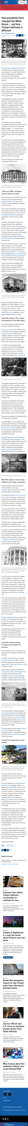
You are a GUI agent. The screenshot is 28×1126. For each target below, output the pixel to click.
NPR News (5, 890)
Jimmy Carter (21, 719)
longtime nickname (7, 333)
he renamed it (10, 329)
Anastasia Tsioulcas (7, 991)
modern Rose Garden (7, 660)
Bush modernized (6, 713)
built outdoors (22, 680)
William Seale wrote (19, 355)
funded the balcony (12, 617)
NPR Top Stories (10, 845)
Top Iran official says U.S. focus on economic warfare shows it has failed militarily (13, 1027)
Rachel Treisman (10, 33)
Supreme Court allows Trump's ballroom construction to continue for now (13, 896)
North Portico (5, 312)
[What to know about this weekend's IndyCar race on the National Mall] (13, 1052)
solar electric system (13, 717)
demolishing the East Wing (16, 68)
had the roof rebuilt (7, 428)
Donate (23, 2)
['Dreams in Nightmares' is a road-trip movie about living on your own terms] (13, 921)
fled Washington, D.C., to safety (13, 252)
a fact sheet (11, 87)
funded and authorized (9, 539)
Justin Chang (5, 943)
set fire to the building (16, 246)
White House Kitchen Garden (17, 734)
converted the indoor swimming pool (12, 672)
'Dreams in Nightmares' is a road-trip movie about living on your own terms (14, 936)
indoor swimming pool (8, 449)
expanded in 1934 (19, 439)
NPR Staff (5, 1034)
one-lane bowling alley (14, 676)
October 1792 (11, 201)
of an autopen (10, 799)
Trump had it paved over (17, 664)
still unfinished (19, 226)
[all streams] (26, 1124)
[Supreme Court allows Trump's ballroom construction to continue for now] (13, 881)
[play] (2, 1124)
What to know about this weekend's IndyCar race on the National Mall (14, 1066)
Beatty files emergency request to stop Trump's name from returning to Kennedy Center (13, 984)
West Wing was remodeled (12, 437)
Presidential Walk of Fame (14, 787)
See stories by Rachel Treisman (10, 864)
